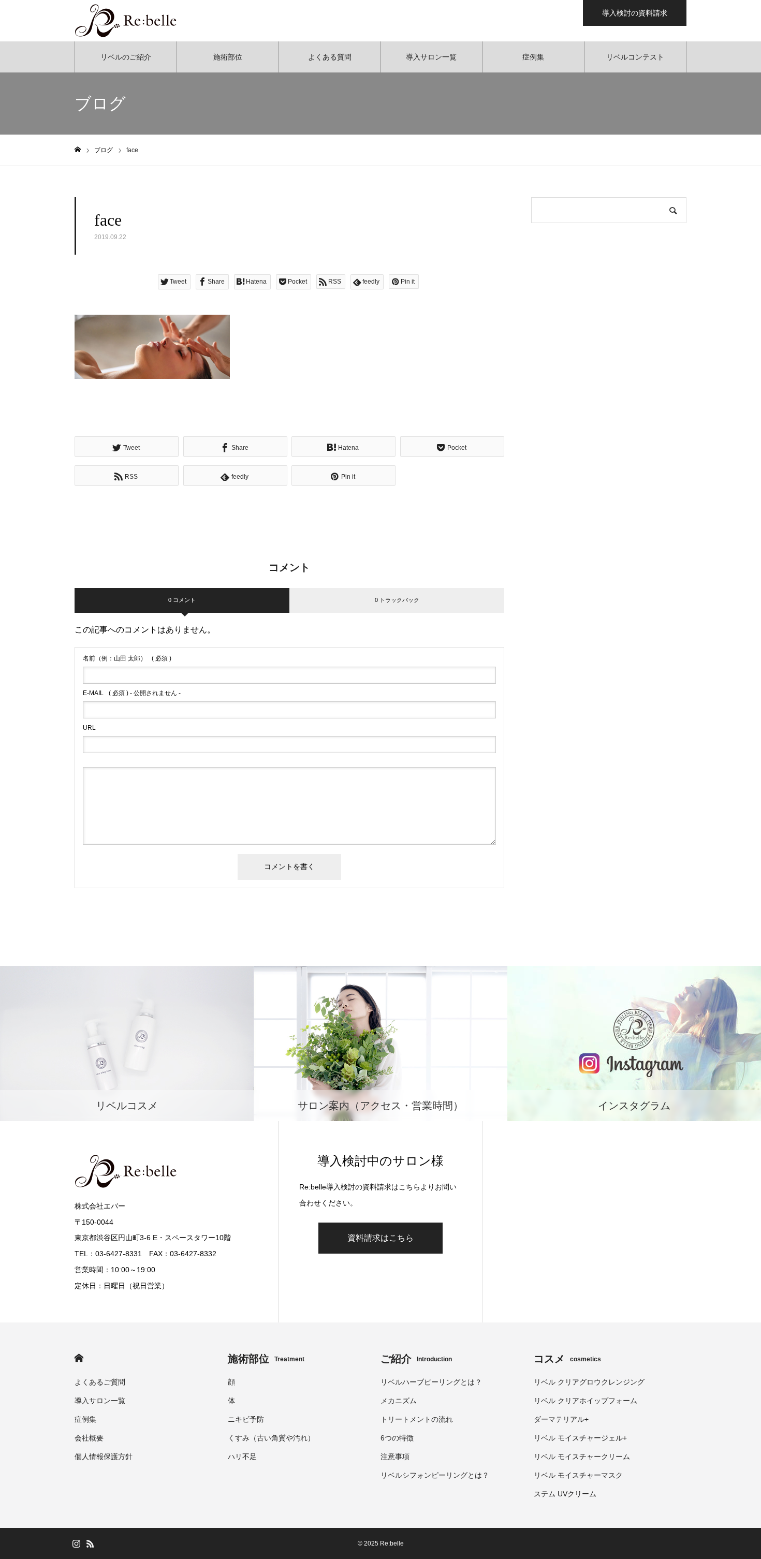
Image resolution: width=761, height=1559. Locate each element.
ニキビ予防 (246, 1419)
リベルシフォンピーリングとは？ (434, 1475)
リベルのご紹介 (125, 57)
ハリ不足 (242, 1456)
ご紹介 (416, 1358)
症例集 (533, 57)
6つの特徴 (397, 1438)
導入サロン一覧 (431, 57)
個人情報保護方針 (104, 1456)
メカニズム (398, 1400)
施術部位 (227, 57)
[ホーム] (78, 149)
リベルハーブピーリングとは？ (431, 1382)
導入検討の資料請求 (634, 13)
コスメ (567, 1358)
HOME (79, 1358)
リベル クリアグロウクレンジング (589, 1382)
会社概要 (89, 1438)
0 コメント (182, 600)
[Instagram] (76, 1543)
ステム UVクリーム (565, 1494)
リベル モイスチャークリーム (582, 1456)
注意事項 (394, 1456)
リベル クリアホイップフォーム (585, 1400)
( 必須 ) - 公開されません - (132, 693)
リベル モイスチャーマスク (578, 1475)
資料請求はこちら (380, 1237)
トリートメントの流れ (416, 1419)
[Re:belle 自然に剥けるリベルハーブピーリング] (126, 20)
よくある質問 (330, 57)
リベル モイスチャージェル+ (580, 1438)
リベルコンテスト (635, 57)
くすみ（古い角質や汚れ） (271, 1438)
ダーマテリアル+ (561, 1419)
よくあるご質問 (100, 1382)
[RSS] (90, 1543)
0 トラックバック (397, 600)
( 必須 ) (127, 658)
